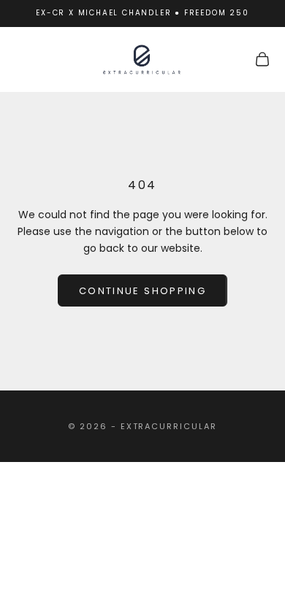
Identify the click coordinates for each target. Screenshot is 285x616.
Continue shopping (142, 291)
